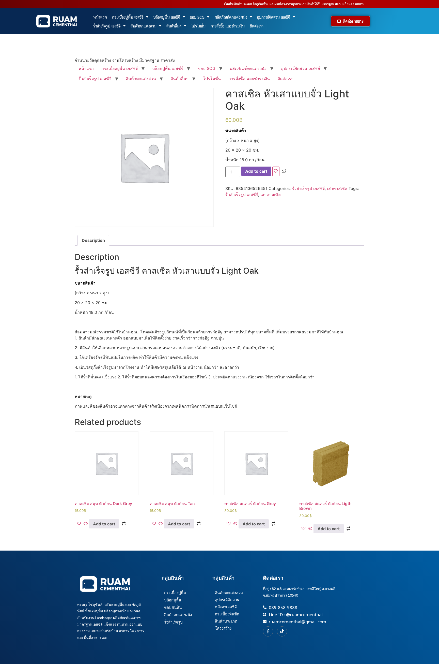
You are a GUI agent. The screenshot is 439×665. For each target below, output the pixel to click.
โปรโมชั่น (198, 26)
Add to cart (256, 171)
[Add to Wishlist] (275, 171)
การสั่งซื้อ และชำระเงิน (228, 26)
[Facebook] (268, 631)
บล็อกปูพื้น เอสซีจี (166, 17)
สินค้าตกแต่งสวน (143, 26)
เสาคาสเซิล (337, 188)
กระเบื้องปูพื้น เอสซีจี (128, 17)
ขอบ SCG (197, 17)
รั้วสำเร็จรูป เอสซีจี (107, 26)
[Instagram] (282, 631)
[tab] (93, 240)
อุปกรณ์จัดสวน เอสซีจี (273, 17)
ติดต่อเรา (256, 26)
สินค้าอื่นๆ (173, 26)
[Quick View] (85, 523)
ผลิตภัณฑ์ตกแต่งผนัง (230, 17)
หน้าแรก (100, 17)
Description (93, 240)
